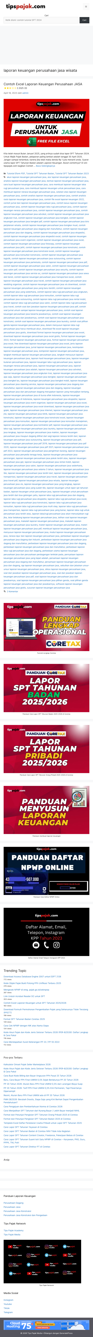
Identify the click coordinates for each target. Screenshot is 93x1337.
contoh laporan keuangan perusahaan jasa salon (27, 266)
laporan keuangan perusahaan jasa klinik (27, 414)
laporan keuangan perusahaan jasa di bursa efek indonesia (32, 395)
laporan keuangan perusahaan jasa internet (31, 410)
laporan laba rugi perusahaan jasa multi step (36, 506)
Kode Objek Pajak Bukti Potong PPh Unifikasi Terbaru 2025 (32, 983)
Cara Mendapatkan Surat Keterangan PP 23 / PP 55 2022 (31, 1042)
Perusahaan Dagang (13, 1203)
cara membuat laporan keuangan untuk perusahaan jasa (52, 188)
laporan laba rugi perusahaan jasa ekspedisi (25, 499)
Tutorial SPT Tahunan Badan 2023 (72, 173)
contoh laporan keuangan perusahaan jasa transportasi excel (44, 277)
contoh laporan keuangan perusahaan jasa (59, 210)
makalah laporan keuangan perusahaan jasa (42, 521)
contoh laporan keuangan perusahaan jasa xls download (50, 284)
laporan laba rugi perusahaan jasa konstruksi (25, 502)
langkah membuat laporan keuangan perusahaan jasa (30, 355)
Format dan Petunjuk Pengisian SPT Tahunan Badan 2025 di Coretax (37, 1119)
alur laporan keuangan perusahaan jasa (67, 177)
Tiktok (7, 1308)
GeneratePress (66, 1333)
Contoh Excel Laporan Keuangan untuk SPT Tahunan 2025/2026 (35, 1003)
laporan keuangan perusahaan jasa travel (37, 477)
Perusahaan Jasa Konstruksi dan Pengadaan (25, 1215)
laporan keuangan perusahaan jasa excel (67, 403)
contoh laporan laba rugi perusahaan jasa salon (27, 303)
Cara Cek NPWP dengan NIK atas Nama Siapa (26, 1025)
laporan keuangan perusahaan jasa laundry (34, 428)
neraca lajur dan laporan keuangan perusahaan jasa (34, 536)
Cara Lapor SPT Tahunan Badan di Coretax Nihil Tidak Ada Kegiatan (37, 1131)
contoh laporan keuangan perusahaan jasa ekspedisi (59, 232)
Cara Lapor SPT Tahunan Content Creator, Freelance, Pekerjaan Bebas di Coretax (43, 1135)
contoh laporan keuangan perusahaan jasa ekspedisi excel (32, 236)
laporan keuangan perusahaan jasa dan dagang (39, 388)
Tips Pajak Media (12, 1234)
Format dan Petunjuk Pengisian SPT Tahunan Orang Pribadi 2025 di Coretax (41, 1115)
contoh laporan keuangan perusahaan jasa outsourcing (38, 258)
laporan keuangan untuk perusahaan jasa (31, 491)
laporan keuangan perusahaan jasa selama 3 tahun (29, 469)
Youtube (8, 1304)
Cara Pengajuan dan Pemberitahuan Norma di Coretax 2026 (33, 1106)
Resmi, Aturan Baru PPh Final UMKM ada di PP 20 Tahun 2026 (34, 1095)
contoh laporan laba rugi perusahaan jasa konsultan (29, 295)
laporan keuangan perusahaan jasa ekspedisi (55, 399)
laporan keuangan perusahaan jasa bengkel (34, 377)
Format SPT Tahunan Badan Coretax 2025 (24, 1019)
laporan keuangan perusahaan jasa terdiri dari (30, 473)
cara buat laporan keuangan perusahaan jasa (26, 184)
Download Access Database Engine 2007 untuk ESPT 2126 (32, 976)
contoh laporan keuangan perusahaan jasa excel (60, 240)
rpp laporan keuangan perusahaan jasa (40, 565)
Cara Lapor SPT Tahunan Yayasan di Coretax (26, 1127)
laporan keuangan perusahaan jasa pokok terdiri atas (42, 458)
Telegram (8, 1312)
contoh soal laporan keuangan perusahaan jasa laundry (42, 321)
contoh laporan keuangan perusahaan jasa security (43, 269)
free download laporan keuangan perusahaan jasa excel (42, 343)
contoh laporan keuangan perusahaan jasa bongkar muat (50, 225)
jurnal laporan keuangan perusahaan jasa (51, 347)
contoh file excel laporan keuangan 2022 (64, 199)
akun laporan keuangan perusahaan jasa (26, 177)
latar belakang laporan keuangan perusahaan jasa (32, 517)
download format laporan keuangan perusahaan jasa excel (55, 332)
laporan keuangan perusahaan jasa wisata (39, 480)
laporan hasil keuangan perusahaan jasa (50, 358)
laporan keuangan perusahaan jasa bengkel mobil (45, 380)
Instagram (8, 1300)
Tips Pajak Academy (13, 1230)
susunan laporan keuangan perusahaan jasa (48, 588)
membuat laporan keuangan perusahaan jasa (65, 528)
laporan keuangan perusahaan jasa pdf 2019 (25, 443)
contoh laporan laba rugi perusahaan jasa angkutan (62, 292)
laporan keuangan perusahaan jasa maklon (38, 432)
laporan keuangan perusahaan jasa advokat (59, 369)
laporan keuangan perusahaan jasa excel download (29, 406)
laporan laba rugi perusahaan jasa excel (67, 499)
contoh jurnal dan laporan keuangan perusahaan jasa (29, 203)
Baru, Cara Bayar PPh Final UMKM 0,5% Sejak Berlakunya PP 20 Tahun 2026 (41, 1080)
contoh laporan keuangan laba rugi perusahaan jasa (46, 207)
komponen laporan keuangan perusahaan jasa (61, 351)
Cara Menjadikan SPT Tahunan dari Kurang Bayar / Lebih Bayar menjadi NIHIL (42, 1110)
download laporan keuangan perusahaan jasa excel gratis (32, 336)
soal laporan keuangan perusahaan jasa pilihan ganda (43, 580)
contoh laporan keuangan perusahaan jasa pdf (64, 262)
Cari (46, 15)
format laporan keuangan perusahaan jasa (30, 340)
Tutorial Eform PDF (16, 173)
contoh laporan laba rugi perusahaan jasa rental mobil (59, 299)
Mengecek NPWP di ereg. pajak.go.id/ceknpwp (26, 990)
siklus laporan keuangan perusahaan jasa (65, 569)
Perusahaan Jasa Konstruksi (17, 1211)
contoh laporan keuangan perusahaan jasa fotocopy (29, 244)
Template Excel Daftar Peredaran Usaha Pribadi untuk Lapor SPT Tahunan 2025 (43, 1123)
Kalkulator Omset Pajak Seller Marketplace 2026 (27, 1064)
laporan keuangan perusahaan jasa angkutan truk (28, 373)
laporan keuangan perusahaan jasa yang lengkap (48, 484)
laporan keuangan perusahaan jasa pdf (62, 440)
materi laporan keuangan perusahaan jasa (59, 525)
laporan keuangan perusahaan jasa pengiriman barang (40, 451)
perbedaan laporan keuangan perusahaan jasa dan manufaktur (34, 547)
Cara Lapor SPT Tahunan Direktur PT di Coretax (27, 1146)
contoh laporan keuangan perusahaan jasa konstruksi (52, 247)
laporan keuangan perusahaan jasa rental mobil (48, 462)
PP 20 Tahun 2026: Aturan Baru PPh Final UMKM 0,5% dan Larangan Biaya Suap (43, 1084)
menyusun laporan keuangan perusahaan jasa (26, 532)
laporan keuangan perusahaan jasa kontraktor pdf (28, 425)
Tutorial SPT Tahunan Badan (40, 173)
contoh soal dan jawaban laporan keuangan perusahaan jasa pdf (46, 306)
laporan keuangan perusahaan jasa (55, 366)
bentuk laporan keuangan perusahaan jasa (67, 181)
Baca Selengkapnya (45, 166)
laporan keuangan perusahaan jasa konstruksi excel (40, 417)
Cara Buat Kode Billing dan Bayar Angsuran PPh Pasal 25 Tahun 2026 (37, 1076)
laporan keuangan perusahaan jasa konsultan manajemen (59, 421)
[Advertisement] (46, 44)
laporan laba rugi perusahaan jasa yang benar (43, 510)
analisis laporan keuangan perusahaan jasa (25, 181)
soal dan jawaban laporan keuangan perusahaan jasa (30, 573)
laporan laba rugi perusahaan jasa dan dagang (61, 495)
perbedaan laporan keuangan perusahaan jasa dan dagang (57, 543)
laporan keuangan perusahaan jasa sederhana (59, 465)
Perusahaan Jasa (12, 1207)
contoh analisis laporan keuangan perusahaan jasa (45, 195)
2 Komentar (12, 591)
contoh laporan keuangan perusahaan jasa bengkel (43, 218)
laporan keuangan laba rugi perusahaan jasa (51, 362)
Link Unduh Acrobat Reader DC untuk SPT (24, 996)
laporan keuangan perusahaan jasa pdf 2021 (31, 447)
